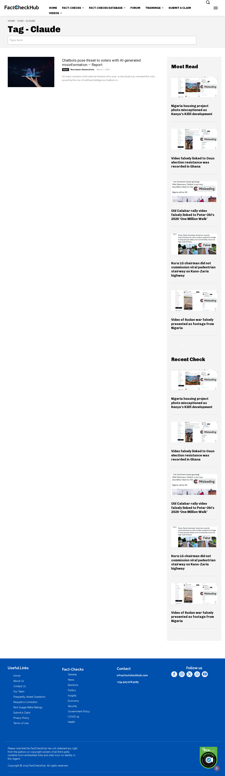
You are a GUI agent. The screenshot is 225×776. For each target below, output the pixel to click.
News (65, 69)
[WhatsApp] (197, 674)
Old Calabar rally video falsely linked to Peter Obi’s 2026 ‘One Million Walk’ (192, 215)
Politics (177, 259)
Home (11, 21)
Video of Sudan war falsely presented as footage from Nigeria (192, 324)
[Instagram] (182, 674)
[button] (208, 2)
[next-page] (182, 345)
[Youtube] (205, 674)
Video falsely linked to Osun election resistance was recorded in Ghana (192, 162)
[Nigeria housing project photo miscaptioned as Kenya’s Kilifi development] (194, 86)
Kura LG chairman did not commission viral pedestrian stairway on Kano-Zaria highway (193, 269)
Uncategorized (181, 206)
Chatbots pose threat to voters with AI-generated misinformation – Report (101, 62)
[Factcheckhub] (22, 8)
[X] (189, 674)
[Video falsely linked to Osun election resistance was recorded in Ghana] (194, 139)
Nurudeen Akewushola (82, 69)
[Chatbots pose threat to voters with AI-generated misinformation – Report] (31, 72)
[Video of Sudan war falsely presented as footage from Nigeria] (194, 300)
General (177, 101)
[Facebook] (174, 674)
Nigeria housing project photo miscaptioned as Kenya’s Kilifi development (191, 110)
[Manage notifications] (217, 768)
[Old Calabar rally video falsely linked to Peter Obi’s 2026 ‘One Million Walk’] (194, 191)
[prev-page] (174, 345)
